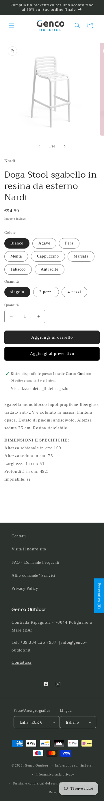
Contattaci (21, 662)
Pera (69, 243)
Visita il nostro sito (29, 549)
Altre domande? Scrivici (33, 575)
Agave (44, 243)
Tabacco (18, 269)
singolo (17, 292)
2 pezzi (46, 292)
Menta (16, 256)
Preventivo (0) (99, 596)
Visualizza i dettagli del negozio (39, 388)
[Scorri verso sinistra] (39, 146)
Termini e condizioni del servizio (38, 783)
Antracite (49, 269)
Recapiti (55, 792)
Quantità (11, 305)
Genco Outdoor (36, 765)
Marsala (81, 256)
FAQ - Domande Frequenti (36, 562)
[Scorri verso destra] (64, 146)
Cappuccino (48, 256)
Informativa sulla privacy (55, 774)
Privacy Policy (25, 588)
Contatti (19, 536)
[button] (11, 25)
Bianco (16, 243)
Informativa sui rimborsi (74, 765)
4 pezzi (74, 292)
